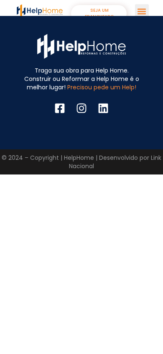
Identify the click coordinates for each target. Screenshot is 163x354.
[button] (142, 11)
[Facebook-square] (59, 108)
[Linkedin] (103, 108)
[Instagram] (81, 108)
